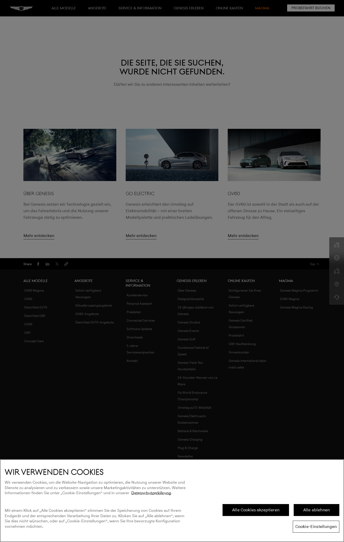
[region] (172, 500)
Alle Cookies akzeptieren (255, 510)
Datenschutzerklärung (151, 493)
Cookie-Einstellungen (316, 526)
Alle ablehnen (316, 510)
